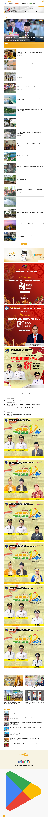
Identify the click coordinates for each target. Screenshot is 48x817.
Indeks (9, 758)
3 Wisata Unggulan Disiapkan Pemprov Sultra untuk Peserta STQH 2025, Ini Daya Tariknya (12, 45)
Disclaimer (29, 758)
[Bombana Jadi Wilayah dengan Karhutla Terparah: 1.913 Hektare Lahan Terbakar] (6, 740)
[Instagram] (23, 762)
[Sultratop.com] (8, 1)
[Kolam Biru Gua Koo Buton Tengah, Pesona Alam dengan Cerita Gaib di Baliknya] (10, 236)
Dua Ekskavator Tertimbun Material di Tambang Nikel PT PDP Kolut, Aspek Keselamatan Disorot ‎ (24, 407)
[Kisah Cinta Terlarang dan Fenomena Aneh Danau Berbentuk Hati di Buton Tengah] (10, 202)
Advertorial (7, 40)
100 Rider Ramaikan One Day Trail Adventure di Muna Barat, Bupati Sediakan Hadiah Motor (24, 404)
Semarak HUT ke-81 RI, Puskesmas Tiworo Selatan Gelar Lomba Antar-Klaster (24, 743)
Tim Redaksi (13, 758)
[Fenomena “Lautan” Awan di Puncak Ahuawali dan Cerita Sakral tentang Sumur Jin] (10, 225)
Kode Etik (18, 758)
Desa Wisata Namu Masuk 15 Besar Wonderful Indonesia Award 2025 (33, 45)
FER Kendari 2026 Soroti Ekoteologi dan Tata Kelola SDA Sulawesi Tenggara (24, 711)
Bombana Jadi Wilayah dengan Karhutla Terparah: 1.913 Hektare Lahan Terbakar (25, 738)
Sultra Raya (11, 40)
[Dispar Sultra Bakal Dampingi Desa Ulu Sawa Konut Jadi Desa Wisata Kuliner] (10, 54)
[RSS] (29, 762)
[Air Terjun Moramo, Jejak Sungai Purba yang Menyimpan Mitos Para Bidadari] (10, 133)
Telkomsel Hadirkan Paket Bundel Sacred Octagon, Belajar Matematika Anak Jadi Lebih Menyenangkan (26, 723)
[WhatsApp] (25, 762)
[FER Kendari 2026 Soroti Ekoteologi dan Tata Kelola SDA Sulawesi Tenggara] (6, 713)
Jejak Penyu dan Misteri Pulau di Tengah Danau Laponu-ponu (29, 155)
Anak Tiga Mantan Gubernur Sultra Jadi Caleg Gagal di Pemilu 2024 (34, 703)
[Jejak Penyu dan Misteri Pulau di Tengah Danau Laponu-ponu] (10, 156)
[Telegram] (27, 762)
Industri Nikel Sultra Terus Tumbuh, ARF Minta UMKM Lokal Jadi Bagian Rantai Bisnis (26, 727)
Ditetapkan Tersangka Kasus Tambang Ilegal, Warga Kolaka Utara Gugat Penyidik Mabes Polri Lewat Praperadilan (25, 401)
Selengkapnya (24, 244)
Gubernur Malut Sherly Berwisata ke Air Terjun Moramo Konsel (30, 75)
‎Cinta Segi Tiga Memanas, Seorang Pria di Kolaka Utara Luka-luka (19, 414)
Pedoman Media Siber (36, 758)
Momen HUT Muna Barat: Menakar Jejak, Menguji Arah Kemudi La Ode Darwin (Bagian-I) (13, 687)
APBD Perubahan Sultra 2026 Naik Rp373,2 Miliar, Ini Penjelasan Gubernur (24, 717)
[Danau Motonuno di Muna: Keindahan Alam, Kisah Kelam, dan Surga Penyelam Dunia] (10, 179)
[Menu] (4, 1)
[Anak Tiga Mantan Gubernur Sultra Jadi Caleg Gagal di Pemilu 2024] (34, 696)
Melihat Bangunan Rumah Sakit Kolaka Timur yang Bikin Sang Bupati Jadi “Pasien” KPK (13, 703)
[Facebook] (19, 762)
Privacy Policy (24, 758)
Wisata (14, 40)
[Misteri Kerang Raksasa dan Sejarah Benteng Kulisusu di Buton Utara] (10, 213)
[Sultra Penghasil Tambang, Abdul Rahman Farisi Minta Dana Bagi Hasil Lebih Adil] (6, 734)
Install (1, 815)
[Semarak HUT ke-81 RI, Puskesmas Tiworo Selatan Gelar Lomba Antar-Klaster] (6, 745)
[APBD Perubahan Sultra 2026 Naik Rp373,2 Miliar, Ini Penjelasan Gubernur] (6, 718)
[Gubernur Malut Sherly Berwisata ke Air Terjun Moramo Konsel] (10, 76)
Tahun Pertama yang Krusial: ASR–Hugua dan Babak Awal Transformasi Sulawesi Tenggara (34, 687)
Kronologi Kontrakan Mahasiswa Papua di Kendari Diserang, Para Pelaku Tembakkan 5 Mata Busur (25, 393)
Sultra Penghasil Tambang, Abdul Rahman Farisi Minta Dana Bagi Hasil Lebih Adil (25, 733)
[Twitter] (21, 762)
